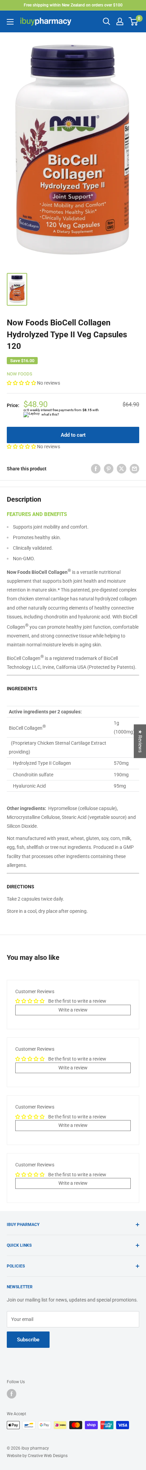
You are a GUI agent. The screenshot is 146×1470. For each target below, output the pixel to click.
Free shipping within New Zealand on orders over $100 (73, 5)
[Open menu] (10, 22)
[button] (22, 383)
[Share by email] (134, 468)
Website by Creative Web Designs (37, 1455)
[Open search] (106, 21)
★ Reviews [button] (140, 741)
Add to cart (73, 435)
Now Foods (19, 373)
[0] (133, 21)
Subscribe (28, 1340)
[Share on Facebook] (96, 468)
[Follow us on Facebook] (11, 1394)
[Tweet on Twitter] (121, 468)
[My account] (119, 21)
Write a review (73, 1010)
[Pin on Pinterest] (108, 468)
